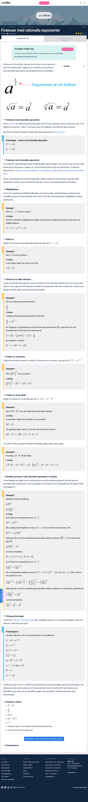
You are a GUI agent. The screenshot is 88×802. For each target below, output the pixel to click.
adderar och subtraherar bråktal (45, 170)
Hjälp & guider (5, 768)
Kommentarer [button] (12, 745)
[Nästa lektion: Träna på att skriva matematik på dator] (39, 27)
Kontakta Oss (5, 765)
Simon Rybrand (12, 33)
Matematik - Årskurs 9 (51, 771)
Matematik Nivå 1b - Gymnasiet (54, 762)
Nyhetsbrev (26, 773)
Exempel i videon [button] (14, 702)
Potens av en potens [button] (15, 356)
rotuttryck (60, 132)
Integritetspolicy (6, 773)
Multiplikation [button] (12, 189)
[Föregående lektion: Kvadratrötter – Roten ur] (36, 27)
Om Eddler (4, 762)
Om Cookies (5, 776)
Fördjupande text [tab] (22, 38)
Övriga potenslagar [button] (15, 616)
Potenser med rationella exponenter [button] (22, 120)
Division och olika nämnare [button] (18, 279)
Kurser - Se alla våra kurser (31, 762)
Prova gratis (44, 3)
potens (12, 124)
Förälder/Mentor (28, 768)
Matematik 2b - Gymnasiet (53, 765)
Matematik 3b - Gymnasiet (53, 768)
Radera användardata (7, 779)
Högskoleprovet (50, 776)
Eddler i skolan (27, 765)
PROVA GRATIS (68, 49)
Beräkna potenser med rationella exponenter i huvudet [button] (31, 476)
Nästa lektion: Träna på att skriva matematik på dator (44, 739)
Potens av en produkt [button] (16, 395)
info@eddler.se (71, 772)
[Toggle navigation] (84, 3)
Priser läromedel (28, 776)
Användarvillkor (5, 771)
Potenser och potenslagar (23, 620)
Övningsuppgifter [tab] (65, 39)
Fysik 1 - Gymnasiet (51, 773)
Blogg (25, 771)
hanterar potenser (23, 170)
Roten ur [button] (10, 239)
